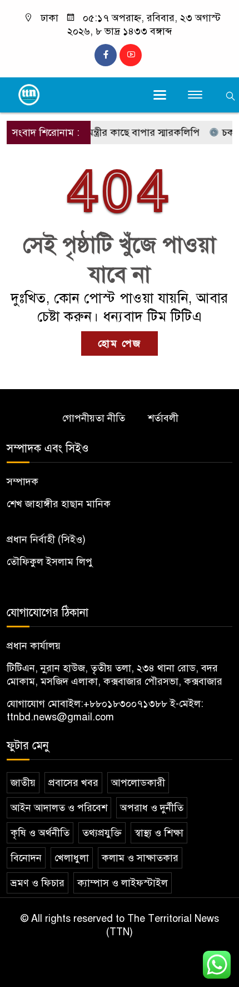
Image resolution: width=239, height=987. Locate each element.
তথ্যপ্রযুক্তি (102, 833)
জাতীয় (23, 783)
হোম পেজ (119, 343)
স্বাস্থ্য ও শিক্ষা (159, 833)
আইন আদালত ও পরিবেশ (59, 808)
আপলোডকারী (138, 783)
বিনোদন (26, 858)
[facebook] (105, 55)
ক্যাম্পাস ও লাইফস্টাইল (122, 883)
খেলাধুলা (71, 858)
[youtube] (131, 55)
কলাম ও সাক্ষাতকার (140, 858)
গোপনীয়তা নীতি (93, 418)
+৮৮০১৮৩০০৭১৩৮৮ (125, 704)
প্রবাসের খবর (73, 783)
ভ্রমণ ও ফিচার (37, 883)
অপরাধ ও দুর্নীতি (151, 808)
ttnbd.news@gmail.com (60, 717)
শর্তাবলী (163, 418)
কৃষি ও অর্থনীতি (40, 833)
